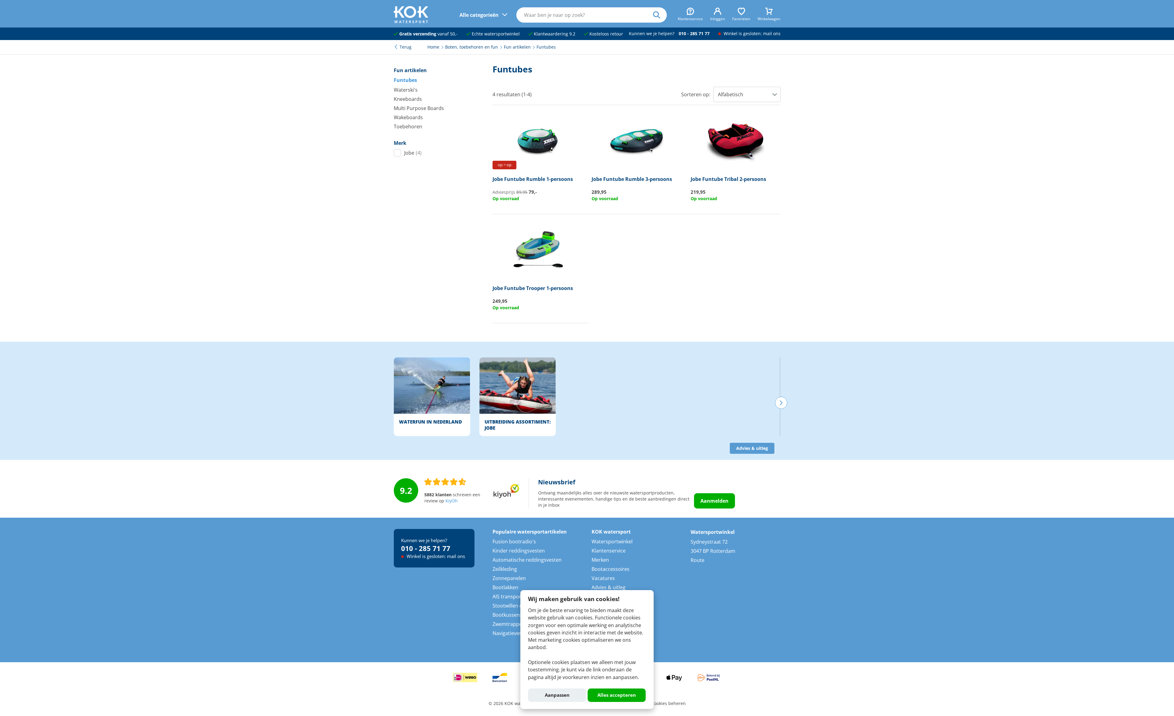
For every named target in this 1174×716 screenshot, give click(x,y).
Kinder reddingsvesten (519, 550)
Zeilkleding (505, 569)
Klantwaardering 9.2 (554, 34)
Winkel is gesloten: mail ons (751, 33)
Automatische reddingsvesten (527, 559)
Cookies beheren (669, 703)
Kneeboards (408, 99)
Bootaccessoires (610, 569)
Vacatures (603, 578)
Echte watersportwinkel (495, 34)
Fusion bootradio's (514, 541)
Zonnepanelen (509, 578)
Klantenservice (609, 550)
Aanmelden (714, 501)
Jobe (413, 152)
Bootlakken (505, 587)
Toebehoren (408, 126)
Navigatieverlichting (515, 633)
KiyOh (451, 501)
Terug (406, 47)
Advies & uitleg (752, 448)
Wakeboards (408, 117)
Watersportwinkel (612, 541)
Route (697, 560)
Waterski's (406, 89)
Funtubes (405, 80)
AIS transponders (513, 596)
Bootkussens (507, 614)
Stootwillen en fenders (518, 605)
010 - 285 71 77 (694, 33)
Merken (600, 559)
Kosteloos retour (605, 34)
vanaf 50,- (428, 34)
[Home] (411, 21)
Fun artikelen (410, 70)
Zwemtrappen (509, 624)
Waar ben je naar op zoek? (660, 15)
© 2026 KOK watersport (513, 703)
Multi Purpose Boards (419, 108)
